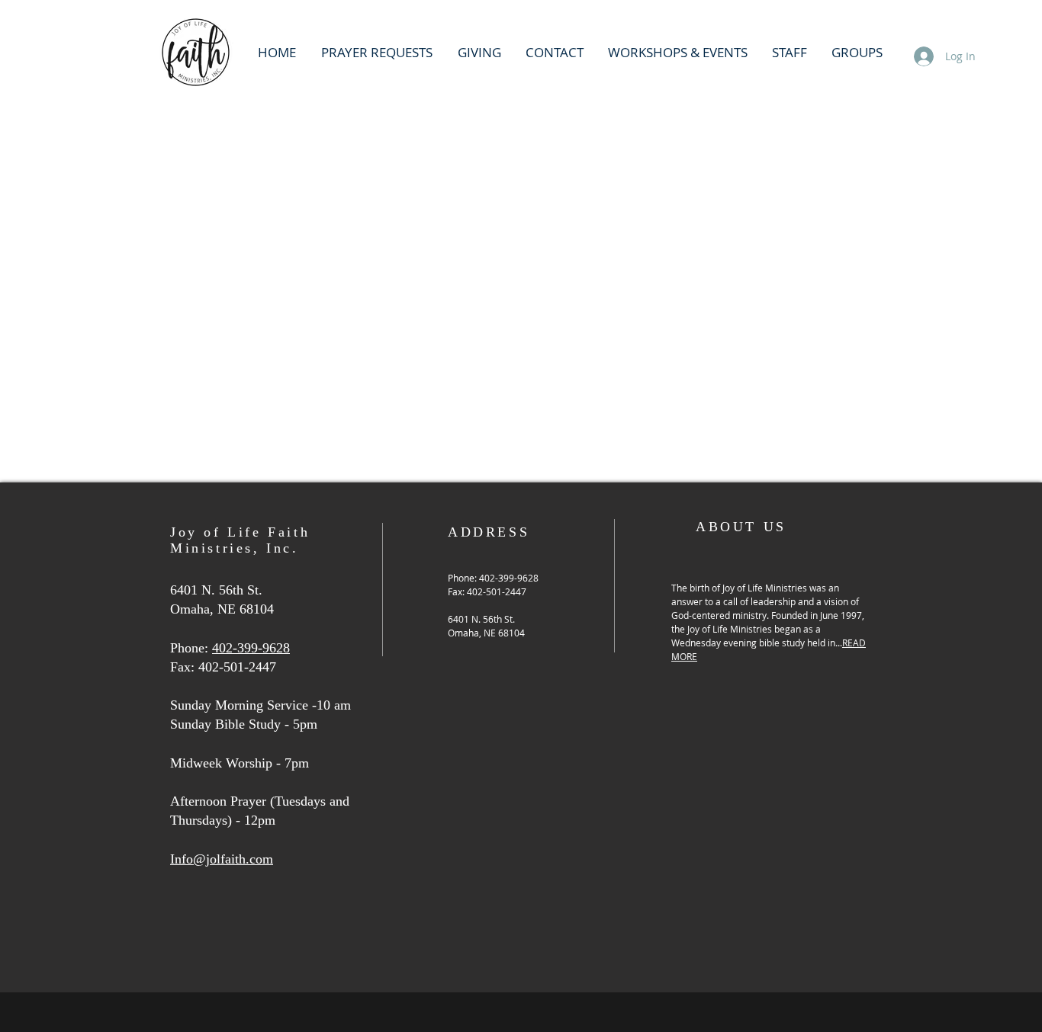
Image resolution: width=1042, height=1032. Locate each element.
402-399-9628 (251, 647)
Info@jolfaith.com (221, 859)
